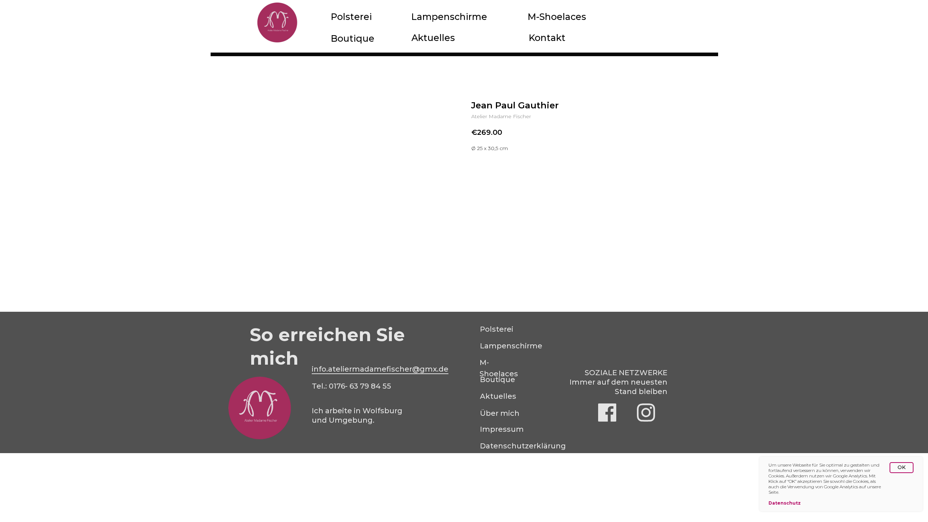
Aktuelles (433, 37)
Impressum (502, 429)
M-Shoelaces (556, 16)
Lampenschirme (449, 16)
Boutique (352, 38)
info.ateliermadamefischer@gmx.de (380, 369)
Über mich (499, 413)
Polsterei (351, 16)
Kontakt (547, 37)
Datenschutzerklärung (523, 446)
